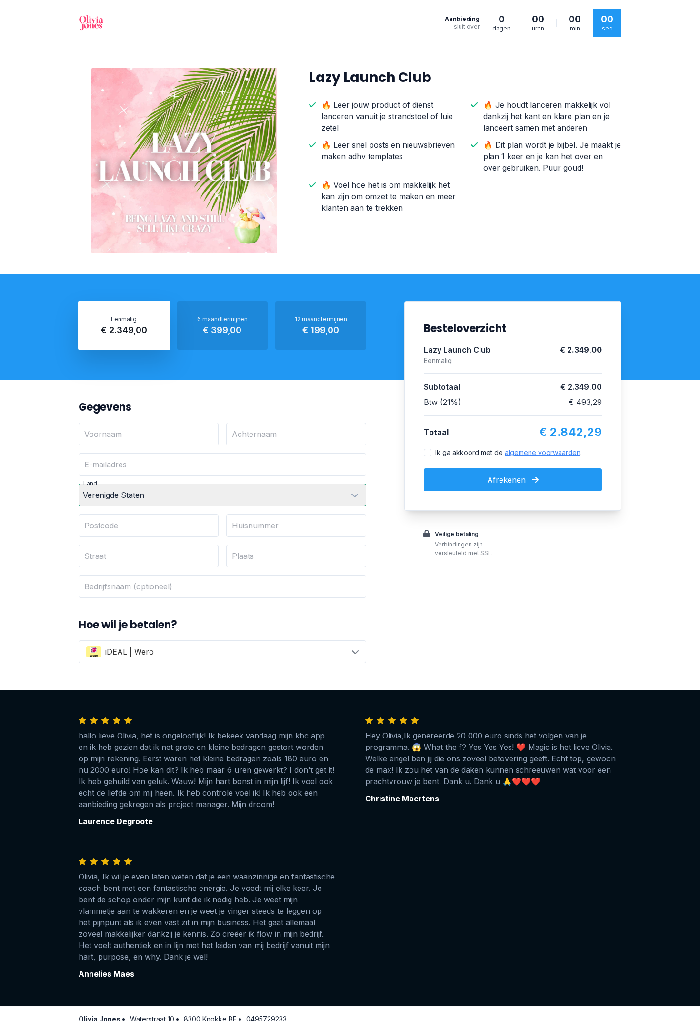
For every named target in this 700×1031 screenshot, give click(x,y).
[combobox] (222, 651)
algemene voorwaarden (542, 452)
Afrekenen (507, 480)
